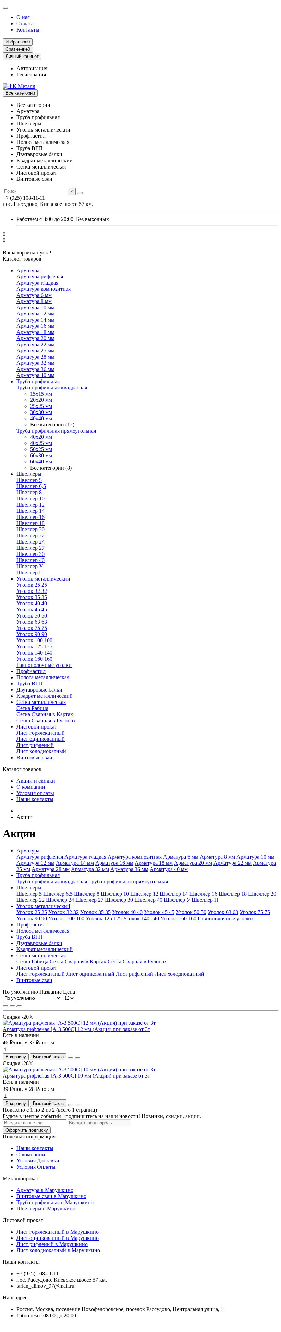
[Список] (12, 1006)
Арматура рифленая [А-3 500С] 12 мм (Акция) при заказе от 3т (76, 1029)
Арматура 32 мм (35, 363)
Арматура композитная (43, 289)
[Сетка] (5, 1006)
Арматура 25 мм (35, 350)
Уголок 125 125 (34, 646)
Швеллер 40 (30, 560)
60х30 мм (41, 455)
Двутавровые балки (39, 690)
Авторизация (31, 68)
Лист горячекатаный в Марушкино (57, 1232)
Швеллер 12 (30, 505)
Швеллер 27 (30, 548)
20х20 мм (41, 400)
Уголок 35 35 (31, 597)
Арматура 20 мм (35, 338)
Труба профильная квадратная (51, 387)
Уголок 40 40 (31, 603)
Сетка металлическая (41, 702)
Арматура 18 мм (35, 332)
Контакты (27, 30)
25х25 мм (41, 406)
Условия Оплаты (36, 1167)
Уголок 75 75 (31, 628)
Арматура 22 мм (35, 344)
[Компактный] (19, 1006)
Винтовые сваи (34, 757)
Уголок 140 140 (34, 653)
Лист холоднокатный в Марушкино (58, 1250)
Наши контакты (34, 799)
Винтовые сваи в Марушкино (51, 1196)
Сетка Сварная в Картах (44, 714)
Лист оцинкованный (40, 739)
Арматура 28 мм (35, 357)
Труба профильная (38, 381)
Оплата (25, 23)
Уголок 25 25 (31, 585)
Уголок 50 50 (31, 616)
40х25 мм (41, 443)
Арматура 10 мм (35, 307)
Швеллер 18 (30, 523)
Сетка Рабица (32, 708)
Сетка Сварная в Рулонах (46, 720)
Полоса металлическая (42, 677)
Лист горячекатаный (40, 733)
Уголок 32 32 (31, 591)
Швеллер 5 (29, 480)
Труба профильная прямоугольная (56, 431)
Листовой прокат (36, 727)
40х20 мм (41, 437)
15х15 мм (41, 394)
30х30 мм (41, 412)
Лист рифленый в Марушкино (52, 1244)
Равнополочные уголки (44, 665)
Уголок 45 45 (31, 609)
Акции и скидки (35, 781)
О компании (30, 787)
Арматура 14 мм (35, 320)
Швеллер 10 (30, 498)
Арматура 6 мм (34, 295)
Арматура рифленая (39, 276)
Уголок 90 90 (31, 634)
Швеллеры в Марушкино (45, 1208)
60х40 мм (41, 461)
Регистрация (31, 74)
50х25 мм (41, 449)
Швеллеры (28, 474)
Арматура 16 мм (35, 326)
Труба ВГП (29, 683)
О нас (23, 17)
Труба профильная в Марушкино (55, 1202)
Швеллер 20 (30, 529)
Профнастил (31, 671)
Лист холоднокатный (41, 751)
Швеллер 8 (29, 492)
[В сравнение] (77, 1058)
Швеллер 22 (30, 535)
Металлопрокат (21, 1178)
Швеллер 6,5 (31, 486)
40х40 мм (41, 418)
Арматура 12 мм (35, 313)
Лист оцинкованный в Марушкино (57, 1238)
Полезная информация (29, 1137)
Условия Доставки (37, 1160)
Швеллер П (29, 572)
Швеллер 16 (30, 517)
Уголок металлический (43, 579)
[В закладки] (70, 1058)
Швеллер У (29, 566)
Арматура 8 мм (34, 301)
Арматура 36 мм (35, 369)
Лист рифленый (35, 745)
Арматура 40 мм (35, 375)
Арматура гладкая (37, 283)
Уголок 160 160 (34, 659)
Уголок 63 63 (31, 622)
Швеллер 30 (30, 554)
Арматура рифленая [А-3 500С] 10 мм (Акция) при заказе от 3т (76, 1076)
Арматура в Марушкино (44, 1190)
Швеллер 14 (30, 511)
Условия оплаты (35, 793)
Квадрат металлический (44, 696)
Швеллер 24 (30, 542)
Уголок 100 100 (34, 640)
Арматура (27, 270)
